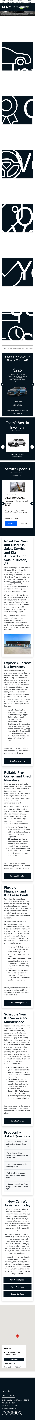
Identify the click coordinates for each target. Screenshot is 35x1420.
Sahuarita (22, 577)
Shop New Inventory (17, 761)
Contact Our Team (17, 1294)
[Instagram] (8, 1413)
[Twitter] (12, 1413)
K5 (25, 729)
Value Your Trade (17, 1287)
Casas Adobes (15, 582)
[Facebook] (4, 1413)
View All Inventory (17, 431)
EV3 (23, 738)
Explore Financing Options (17, 1003)
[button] (17, 1336)
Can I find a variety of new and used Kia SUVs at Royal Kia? (16, 1144)
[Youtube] (16, 1413)
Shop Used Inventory (17, 876)
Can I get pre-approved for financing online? (16, 1165)
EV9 (15, 738)
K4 (29, 729)
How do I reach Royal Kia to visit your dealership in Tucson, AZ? (17, 1186)
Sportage (18, 715)
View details (17, 405)
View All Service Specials (16, 472)
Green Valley (13, 577)
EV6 (19, 738)
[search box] (17, 347)
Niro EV (10, 741)
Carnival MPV (13, 719)
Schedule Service (16, 475)
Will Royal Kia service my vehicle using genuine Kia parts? (16, 1175)
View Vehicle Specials (17, 1280)
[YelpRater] (20, 1413)
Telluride (11, 717)
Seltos (20, 722)
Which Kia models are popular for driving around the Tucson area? (17, 1155)
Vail (24, 579)
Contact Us (9, 1396)
